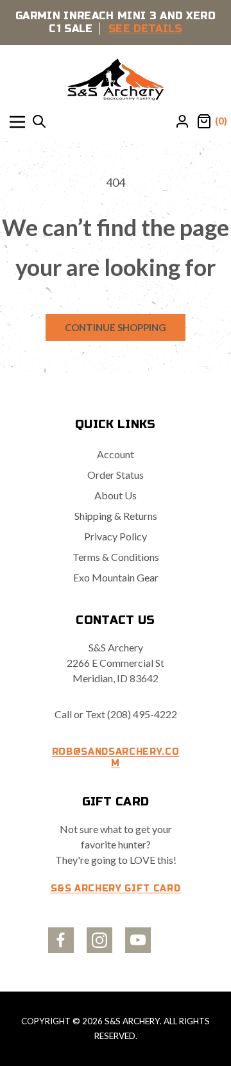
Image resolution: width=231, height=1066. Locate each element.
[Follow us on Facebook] (61, 940)
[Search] (39, 122)
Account (115, 454)
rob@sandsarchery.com (116, 757)
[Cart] (204, 122)
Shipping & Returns (115, 516)
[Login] (182, 122)
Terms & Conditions (116, 557)
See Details (145, 28)
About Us (115, 495)
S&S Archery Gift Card (116, 888)
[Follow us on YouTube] (138, 940)
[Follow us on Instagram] (99, 940)
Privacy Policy (115, 536)
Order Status (115, 475)
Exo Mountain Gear (115, 577)
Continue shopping (115, 327)
